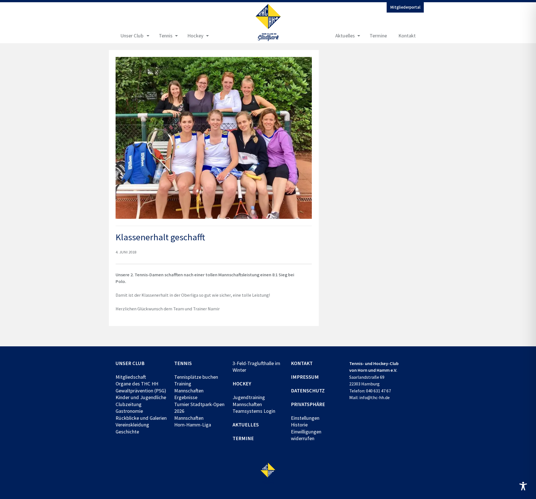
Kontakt (407, 35)
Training (182, 383)
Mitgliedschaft (131, 377)
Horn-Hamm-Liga (192, 424)
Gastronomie (129, 411)
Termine (378, 35)
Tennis (166, 35)
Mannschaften (189, 390)
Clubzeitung (129, 404)
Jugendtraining (249, 397)
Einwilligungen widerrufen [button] (306, 435)
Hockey (195, 35)
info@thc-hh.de (374, 397)
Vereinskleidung (132, 424)
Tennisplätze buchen (196, 377)
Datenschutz (308, 390)
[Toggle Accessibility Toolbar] (523, 486)
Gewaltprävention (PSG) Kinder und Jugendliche (141, 393)
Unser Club (131, 35)
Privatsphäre (308, 404)
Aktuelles (345, 35)
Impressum (305, 377)
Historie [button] (299, 424)
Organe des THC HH (137, 383)
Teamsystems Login (254, 411)
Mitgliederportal (405, 7)
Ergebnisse (185, 397)
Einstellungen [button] (305, 418)
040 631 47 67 (378, 391)
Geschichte (127, 431)
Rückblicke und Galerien (141, 418)
